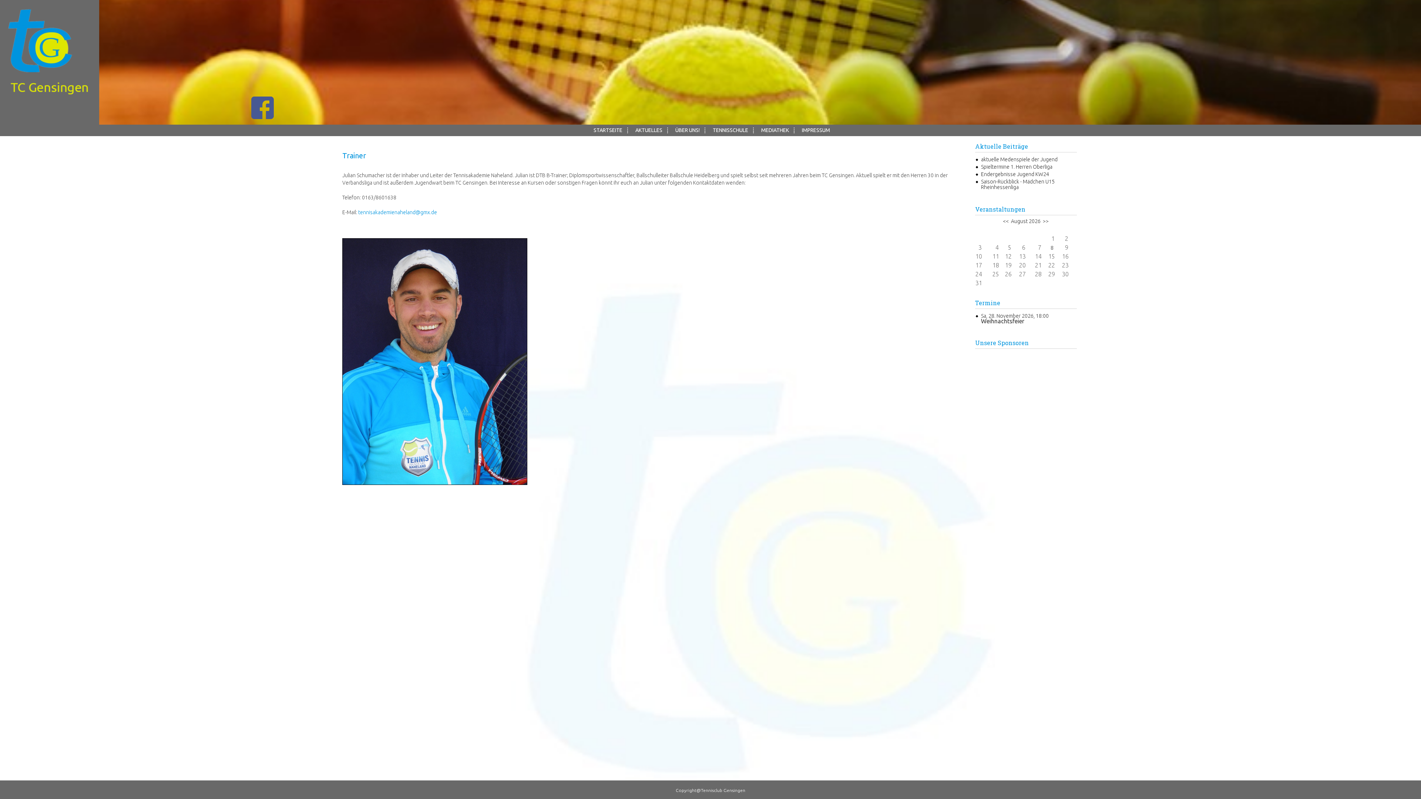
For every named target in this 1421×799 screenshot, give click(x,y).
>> (1045, 221)
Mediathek (775, 130)
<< (1006, 221)
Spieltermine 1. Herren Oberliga (1016, 167)
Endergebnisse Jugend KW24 (1015, 174)
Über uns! (687, 130)
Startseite (608, 130)
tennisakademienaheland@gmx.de (397, 212)
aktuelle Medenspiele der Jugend (1019, 159)
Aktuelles (648, 130)
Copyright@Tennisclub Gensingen (710, 790)
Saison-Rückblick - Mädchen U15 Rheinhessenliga (1018, 184)
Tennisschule (730, 130)
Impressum (816, 130)
